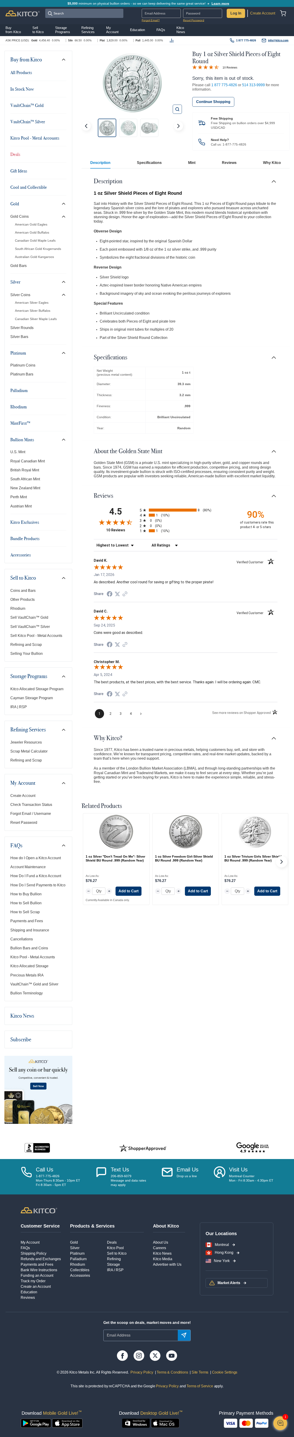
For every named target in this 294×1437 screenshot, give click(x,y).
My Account (22, 783)
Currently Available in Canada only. (108, 900)
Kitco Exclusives (24, 522)
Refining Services (28, 730)
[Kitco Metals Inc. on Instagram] (138, 1355)
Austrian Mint (21, 506)
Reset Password (193, 20)
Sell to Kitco (23, 578)
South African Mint (25, 479)
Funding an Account (37, 1275)
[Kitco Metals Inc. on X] (155, 1355)
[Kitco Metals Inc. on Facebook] (122, 1355)
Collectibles (79, 1270)
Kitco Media (162, 1259)
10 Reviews (230, 67)
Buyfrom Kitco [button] (13, 30)
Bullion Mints (22, 439)
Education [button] (137, 30)
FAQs (16, 845)
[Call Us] (26, 1176)
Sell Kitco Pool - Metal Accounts (36, 636)
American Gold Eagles (31, 224)
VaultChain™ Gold (27, 105)
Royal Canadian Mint (27, 461)
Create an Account (36, 1286)
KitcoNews (180, 30)
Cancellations (21, 939)
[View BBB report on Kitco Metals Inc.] (37, 1148)
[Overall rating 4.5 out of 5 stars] (205, 67)
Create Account (262, 13)
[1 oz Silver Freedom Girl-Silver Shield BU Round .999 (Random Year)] (185, 831)
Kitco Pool (115, 1248)
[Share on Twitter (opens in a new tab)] (117, 594)
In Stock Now (22, 89)
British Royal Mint (24, 470)
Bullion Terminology (26, 993)
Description (100, 163)
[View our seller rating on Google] (252, 1148)
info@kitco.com (278, 40)
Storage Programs (28, 676)
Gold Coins (19, 216)
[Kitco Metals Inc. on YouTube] (171, 1355)
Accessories (20, 555)
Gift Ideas (18, 171)
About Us (160, 1242)
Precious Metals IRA (27, 975)
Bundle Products (25, 538)
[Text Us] (101, 1176)
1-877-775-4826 (234, 144)
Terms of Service (200, 1386)
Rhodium (18, 406)
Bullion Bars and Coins (29, 948)
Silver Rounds (22, 328)
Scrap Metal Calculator (29, 751)
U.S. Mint (17, 452)
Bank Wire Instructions (39, 1270)
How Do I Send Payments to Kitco (37, 885)
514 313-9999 (253, 85)
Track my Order (33, 1281)
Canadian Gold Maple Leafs (35, 240)
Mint (191, 163)
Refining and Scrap (26, 645)
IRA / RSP (115, 1270)
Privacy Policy (142, 1372)
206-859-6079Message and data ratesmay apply (128, 1180)
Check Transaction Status (31, 805)
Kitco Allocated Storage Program (36, 689)
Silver (15, 281)
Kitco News (22, 1016)
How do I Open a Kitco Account (35, 858)
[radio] (186, 510)
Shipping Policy (33, 1253)
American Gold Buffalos (32, 232)
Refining (114, 1259)
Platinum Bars (21, 374)
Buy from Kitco (26, 60)
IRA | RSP (18, 707)
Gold (14, 203)
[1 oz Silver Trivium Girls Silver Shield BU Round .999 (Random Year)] (255, 831)
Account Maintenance (28, 867)
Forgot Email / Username (30, 814)
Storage (113, 1264)
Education (29, 1292)
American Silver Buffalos (32, 310)
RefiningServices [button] (88, 30)
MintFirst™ (20, 423)
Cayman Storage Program (31, 698)
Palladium (19, 390)
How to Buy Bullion (26, 894)
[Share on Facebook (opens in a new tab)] (109, 594)
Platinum (18, 352)
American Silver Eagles (31, 302)
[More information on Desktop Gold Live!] (136, 1423)
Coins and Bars (23, 591)
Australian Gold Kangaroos (34, 257)
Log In (235, 13)
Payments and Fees (26, 921)
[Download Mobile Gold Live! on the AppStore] (67, 1423)
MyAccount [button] (112, 30)
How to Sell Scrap (25, 912)
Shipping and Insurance (29, 930)
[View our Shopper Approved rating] (143, 1148)
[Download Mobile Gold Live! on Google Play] (36, 1423)
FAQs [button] (160, 30)
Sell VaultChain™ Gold (29, 617)
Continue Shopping (213, 102)
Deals (15, 154)
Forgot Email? (151, 20)
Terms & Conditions (172, 1372)
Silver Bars (19, 337)
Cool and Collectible (28, 187)
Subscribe (20, 1039)
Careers (159, 1248)
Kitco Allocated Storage (29, 966)
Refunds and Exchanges (41, 1259)
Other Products (22, 599)
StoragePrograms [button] (62, 30)
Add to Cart (129, 891)
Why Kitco (272, 163)
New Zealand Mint (25, 488)
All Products (21, 72)
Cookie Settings (223, 1372)
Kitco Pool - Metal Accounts (34, 138)
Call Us (44, 1169)
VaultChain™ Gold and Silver (34, 984)
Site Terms (199, 1372)
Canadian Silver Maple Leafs (36, 319)
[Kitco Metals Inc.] (39, 1210)
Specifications (149, 163)
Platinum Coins (22, 365)
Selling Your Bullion (26, 654)
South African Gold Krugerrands (38, 249)
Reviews (229, 163)
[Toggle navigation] (63, 59)
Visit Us (238, 1169)
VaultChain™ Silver (27, 121)
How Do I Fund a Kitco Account (35, 876)
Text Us (120, 1169)
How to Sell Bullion (26, 903)
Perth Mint (18, 497)
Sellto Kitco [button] (38, 30)
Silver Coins (20, 295)
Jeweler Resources (26, 742)
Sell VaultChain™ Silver (30, 627)
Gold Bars (18, 266)
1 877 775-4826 (246, 40)
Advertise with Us (167, 1264)
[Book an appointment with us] (219, 1176)
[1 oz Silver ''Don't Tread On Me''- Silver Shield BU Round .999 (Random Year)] (116, 831)
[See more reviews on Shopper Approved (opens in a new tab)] (124, 594)
